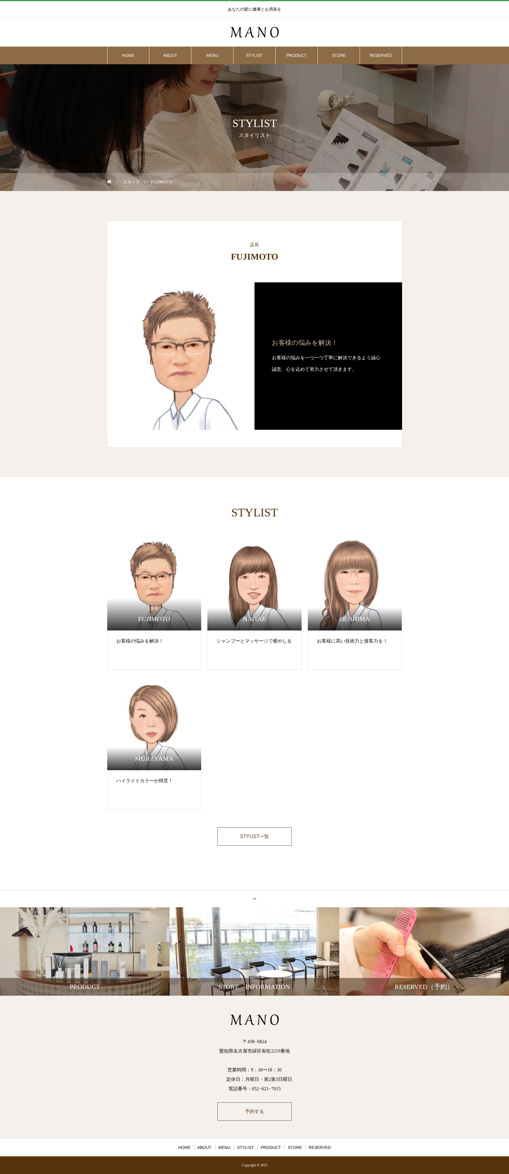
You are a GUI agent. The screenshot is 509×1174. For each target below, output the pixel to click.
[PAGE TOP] (254, 898)
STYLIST (254, 55)
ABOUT (170, 55)
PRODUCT (296, 55)
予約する (254, 1111)
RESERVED (381, 55)
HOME (128, 55)
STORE (339, 55)
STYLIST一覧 (254, 836)
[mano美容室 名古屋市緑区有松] (254, 32)
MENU (212, 55)
